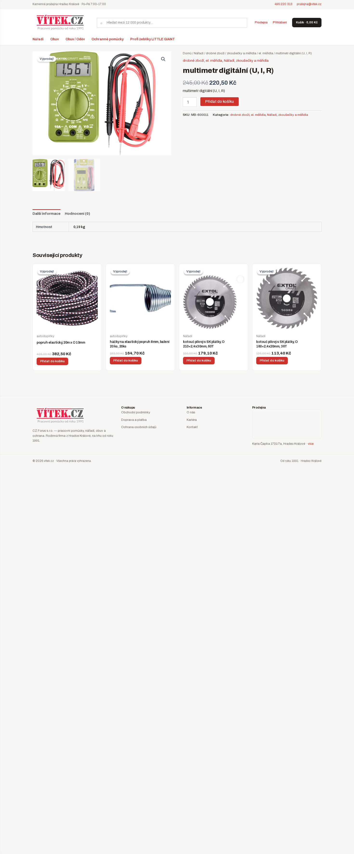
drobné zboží (215, 53)
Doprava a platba (134, 420)
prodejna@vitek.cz (309, 4)
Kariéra (192, 420)
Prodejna (261, 22)
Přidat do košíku (219, 101)
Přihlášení (280, 22)
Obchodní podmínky (135, 412)
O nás (191, 412)
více (311, 443)
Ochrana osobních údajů (138, 427)
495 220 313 (283, 4)
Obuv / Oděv (75, 39)
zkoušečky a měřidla (241, 53)
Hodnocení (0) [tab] (77, 213)
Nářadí (38, 39)
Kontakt (192, 427)
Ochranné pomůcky (108, 39)
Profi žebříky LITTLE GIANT (152, 39)
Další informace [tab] (46, 213)
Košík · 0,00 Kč (307, 22)
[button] (163, 59)
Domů (187, 53)
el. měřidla (266, 53)
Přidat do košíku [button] (52, 361)
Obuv (54, 39)
